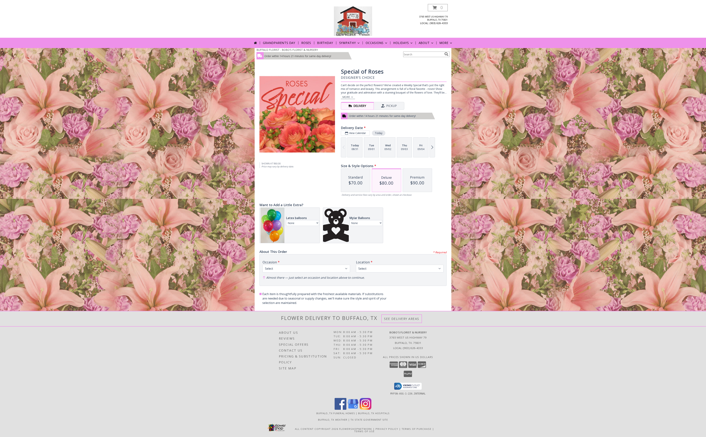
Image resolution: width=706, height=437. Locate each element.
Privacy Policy (387, 429)
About (424, 43)
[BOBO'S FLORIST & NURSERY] (353, 21)
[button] (438, 7)
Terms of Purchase (417, 429)
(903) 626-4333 (438, 23)
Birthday (325, 43)
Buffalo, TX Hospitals (374, 413)
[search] (446, 54)
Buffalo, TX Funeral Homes (335, 413)
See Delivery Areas (401, 319)
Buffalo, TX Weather (332, 419)
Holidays (401, 43)
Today (378, 133)
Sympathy (347, 43)
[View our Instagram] (365, 408)
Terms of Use (364, 431)
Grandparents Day (279, 43)
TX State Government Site (369, 419)
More (443, 43)
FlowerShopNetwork (355, 429)
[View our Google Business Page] (353, 408)
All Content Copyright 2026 (316, 429)
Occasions (375, 43)
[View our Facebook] (340, 408)
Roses (306, 43)
